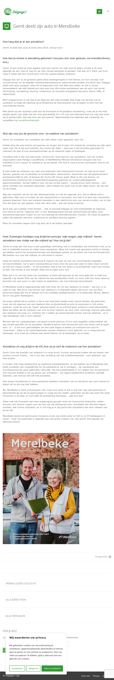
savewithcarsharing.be (28, 120)
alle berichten (16, 599)
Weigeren (33, 668)
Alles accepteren (52, 668)
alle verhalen (15, 615)
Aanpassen (17, 668)
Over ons (85, 676)
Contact (106, 676)
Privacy (96, 676)
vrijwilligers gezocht (21, 583)
